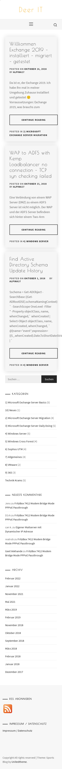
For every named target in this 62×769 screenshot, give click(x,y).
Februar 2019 (12, 617)
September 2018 (14, 640)
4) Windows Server (36, 241)
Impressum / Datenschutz (17, 730)
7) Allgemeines (13, 457)
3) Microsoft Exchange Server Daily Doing (28, 425)
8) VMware (11, 464)
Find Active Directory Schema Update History (28, 264)
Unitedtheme (19, 761)
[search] (55, 25)
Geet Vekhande (14, 551)
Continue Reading (34, 119)
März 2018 (11, 648)
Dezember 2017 (14, 672)
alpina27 (18, 72)
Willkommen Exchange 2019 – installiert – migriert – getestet (30, 52)
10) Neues (11, 410)
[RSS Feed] (8, 709)
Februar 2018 (12, 656)
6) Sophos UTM (14, 449)
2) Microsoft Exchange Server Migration (27, 418)
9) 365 (8, 472)
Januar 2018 (12, 664)
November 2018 (14, 625)
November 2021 (14, 594)
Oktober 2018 (13, 633)
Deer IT (31, 10)
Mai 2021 (10, 601)
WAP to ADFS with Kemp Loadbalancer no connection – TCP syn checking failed (30, 164)
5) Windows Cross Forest (19, 441)
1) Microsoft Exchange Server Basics (25, 402)
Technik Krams (13, 480)
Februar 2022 (12, 578)
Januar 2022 (12, 586)
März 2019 (11, 609)
